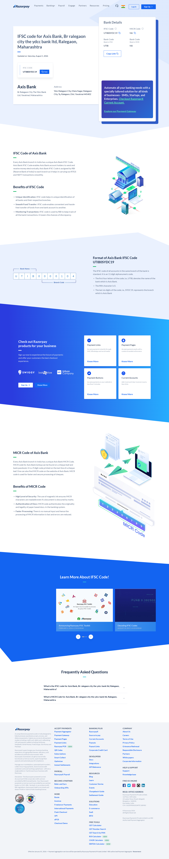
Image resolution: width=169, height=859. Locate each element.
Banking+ (50, 5)
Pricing (106, 5)
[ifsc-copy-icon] (119, 33)
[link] (134, 6)
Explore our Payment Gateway (120, 111)
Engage (71, 5)
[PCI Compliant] (19, 799)
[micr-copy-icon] (135, 33)
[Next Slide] (91, 637)
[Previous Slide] (78, 637)
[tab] (83, 636)
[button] (148, 6)
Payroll (61, 5)
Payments (38, 5)
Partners (83, 5)
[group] (84, 610)
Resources (94, 5)
